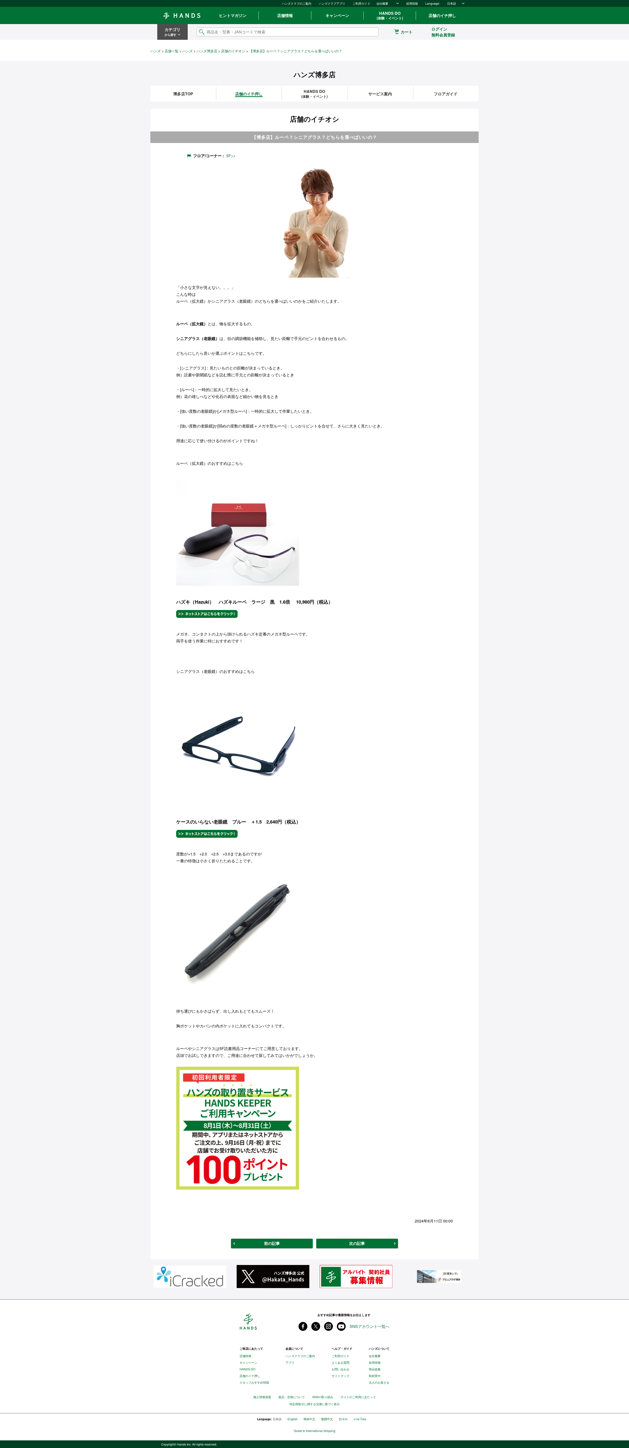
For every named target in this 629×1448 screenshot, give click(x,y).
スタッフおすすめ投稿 (254, 1382)
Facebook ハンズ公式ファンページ (303, 1326)
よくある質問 (340, 1362)
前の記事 (272, 1243)
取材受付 (375, 1376)
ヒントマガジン (232, 15)
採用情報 (412, 3)
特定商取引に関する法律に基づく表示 (314, 1404)
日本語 (451, 3)
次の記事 (357, 1243)
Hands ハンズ (181, 15)
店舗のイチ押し (442, 15)
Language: (432, 3)
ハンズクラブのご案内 (296, 3)
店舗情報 (285, 15)
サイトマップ (340, 1376)
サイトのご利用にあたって (358, 1397)
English (292, 1419)
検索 (370, 32)
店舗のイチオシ (233, 50)
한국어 (343, 1419)
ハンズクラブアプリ (332, 3)
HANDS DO (390, 15)
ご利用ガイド (361, 3)
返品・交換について (291, 1397)
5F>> (230, 155)
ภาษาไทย (360, 1419)
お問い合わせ (340, 1369)
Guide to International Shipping (314, 1431)
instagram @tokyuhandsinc (328, 1326)
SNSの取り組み (322, 1397)
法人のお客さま (379, 1382)
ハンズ (155, 50)
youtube (341, 1326)
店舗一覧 (171, 50)
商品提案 (375, 1369)
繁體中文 (327, 1419)
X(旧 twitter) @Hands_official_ (315, 1326)
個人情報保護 (262, 1397)
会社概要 (382, 3)
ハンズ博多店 (207, 50)
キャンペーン (337, 15)
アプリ (290, 1362)
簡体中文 (309, 1419)
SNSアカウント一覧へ (369, 1326)
